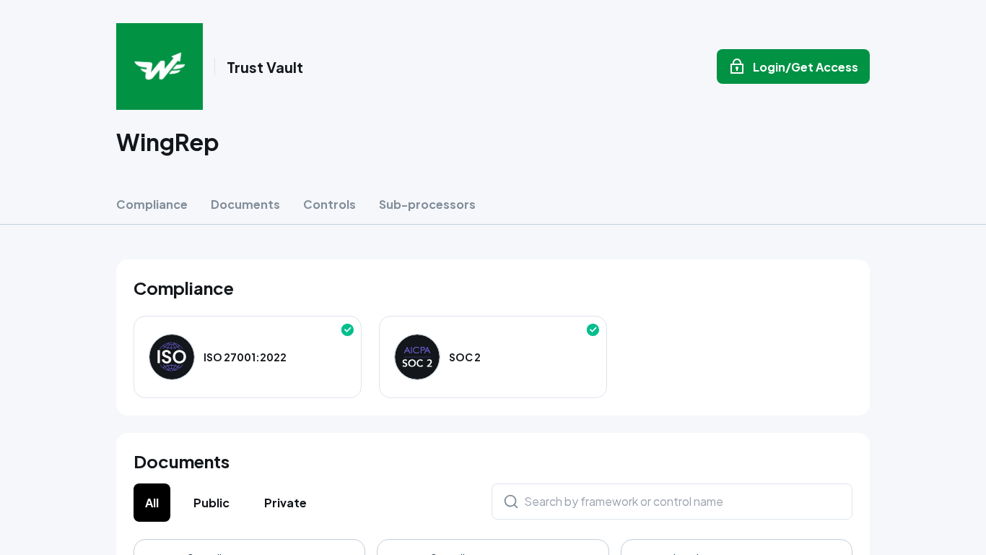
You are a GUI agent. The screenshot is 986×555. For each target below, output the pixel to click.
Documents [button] (245, 204)
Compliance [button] (152, 204)
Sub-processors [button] (427, 204)
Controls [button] (329, 204)
